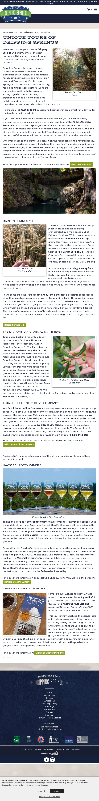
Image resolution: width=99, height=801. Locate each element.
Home (4, 32)
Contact (49, 712)
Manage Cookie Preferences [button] (49, 797)
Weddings (49, 706)
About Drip (13, 32)
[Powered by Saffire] (55, 754)
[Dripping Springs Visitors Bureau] (15, 14)
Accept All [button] (57, 791)
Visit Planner (49, 709)
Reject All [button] (41, 791)
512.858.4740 (49, 723)
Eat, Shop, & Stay (49, 704)
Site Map (49, 715)
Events (49, 698)
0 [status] (91, 9)
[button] (74, 74)
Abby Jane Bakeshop (54, 294)
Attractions (49, 701)
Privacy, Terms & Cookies (49, 718)
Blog (20, 32)
